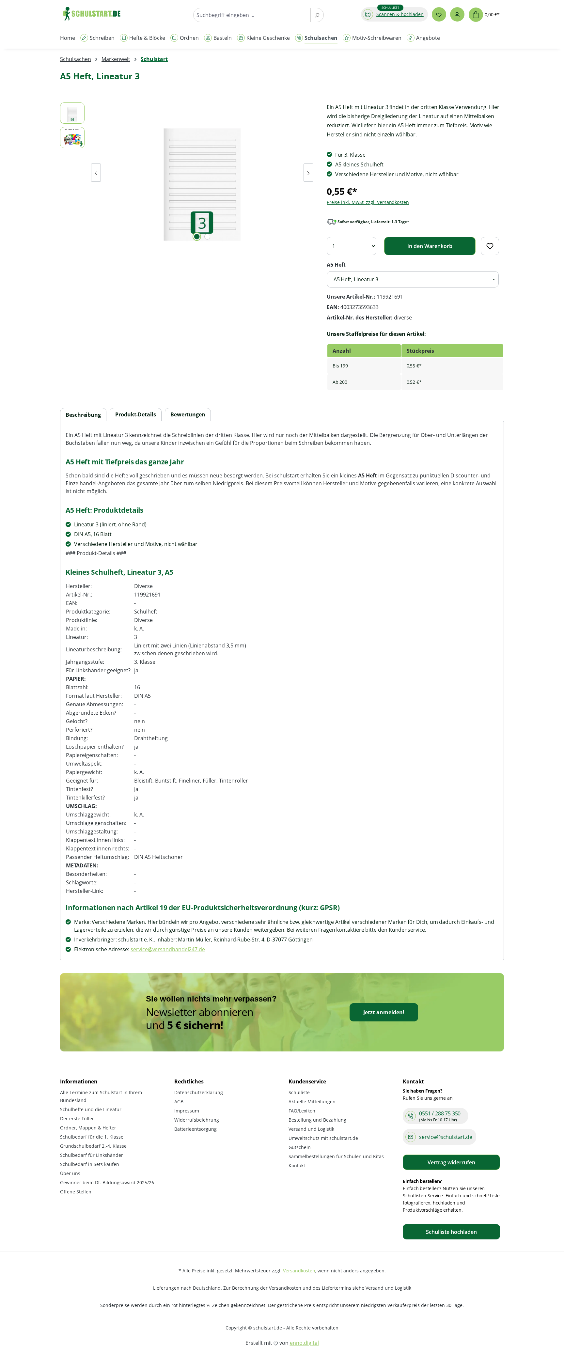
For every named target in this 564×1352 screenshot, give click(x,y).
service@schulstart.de (445, 1137)
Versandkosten (299, 1270)
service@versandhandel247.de (168, 949)
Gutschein (300, 1147)
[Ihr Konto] (457, 14)
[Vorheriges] (96, 172)
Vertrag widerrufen (451, 1162)
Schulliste (299, 1092)
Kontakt (297, 1165)
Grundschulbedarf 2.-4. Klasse (93, 1146)
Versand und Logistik (311, 1129)
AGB (178, 1101)
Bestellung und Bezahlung (317, 1120)
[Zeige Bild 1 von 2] (197, 237)
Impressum (186, 1111)
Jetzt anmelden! (383, 1012)
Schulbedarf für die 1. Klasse (91, 1137)
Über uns (70, 1173)
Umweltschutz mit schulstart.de (323, 1138)
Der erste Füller (77, 1118)
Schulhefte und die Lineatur (90, 1109)
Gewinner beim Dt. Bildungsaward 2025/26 (107, 1182)
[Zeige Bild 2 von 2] (207, 237)
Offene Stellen (75, 1192)
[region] (187, 172)
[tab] (83, 415)
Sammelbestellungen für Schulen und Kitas (336, 1156)
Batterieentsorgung (195, 1129)
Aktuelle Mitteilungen (312, 1101)
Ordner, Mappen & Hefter (88, 1128)
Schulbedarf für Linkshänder (91, 1155)
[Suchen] (317, 15)
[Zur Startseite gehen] (94, 13)
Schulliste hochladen (451, 1231)
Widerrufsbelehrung (196, 1120)
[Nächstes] (308, 172)
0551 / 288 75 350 (440, 1113)
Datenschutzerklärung (198, 1092)
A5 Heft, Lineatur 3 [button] (356, 279)
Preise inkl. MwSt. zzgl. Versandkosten (368, 202)
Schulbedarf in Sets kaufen (89, 1164)
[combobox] (252, 15)
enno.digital (304, 1342)
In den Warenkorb (429, 246)
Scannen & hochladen (400, 14)
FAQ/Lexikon (302, 1111)
